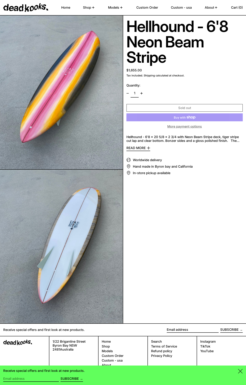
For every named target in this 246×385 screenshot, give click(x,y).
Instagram (208, 341)
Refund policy (161, 351)
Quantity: (133, 85)
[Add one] (141, 93)
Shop (106, 346)
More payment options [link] (184, 126)
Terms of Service (164, 346)
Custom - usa (112, 360)
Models (107, 351)
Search (156, 341)
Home (106, 341)
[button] (237, 7)
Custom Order (113, 356)
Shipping (149, 75)
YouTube (207, 351)
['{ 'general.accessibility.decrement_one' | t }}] (128, 93)
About (106, 365)
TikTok (205, 346)
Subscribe (229, 329)
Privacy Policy (161, 356)
